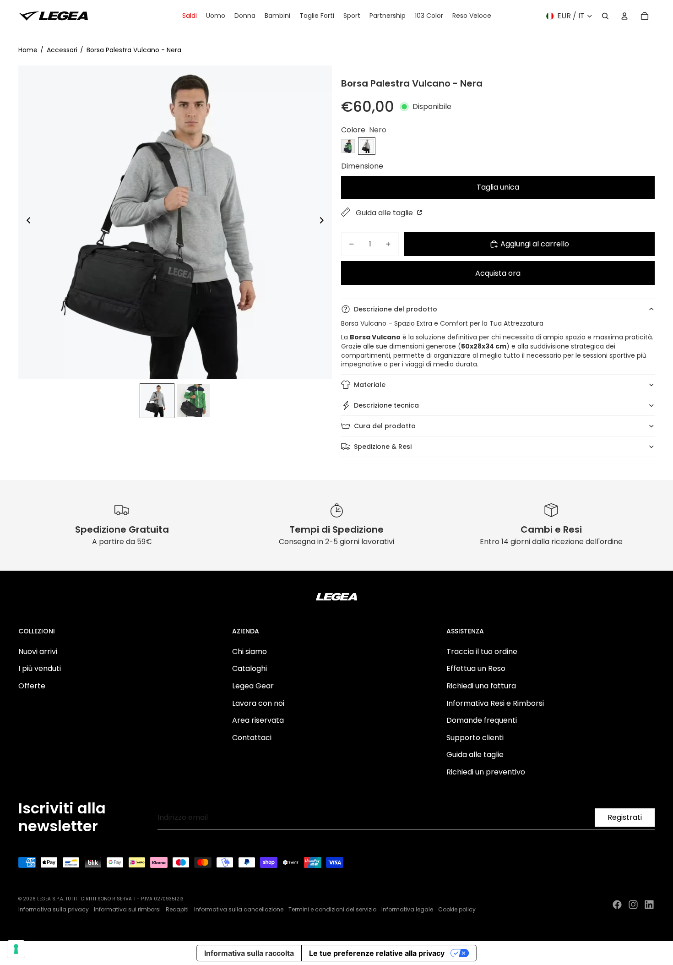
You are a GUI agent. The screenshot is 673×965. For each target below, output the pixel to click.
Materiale (369, 384)
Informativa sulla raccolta (249, 953)
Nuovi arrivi (37, 651)
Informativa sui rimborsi (127, 909)
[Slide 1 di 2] (157, 400)
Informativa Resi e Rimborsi (495, 703)
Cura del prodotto (385, 426)
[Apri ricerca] (605, 16)
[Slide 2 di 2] (193, 400)
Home (28, 50)
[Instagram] (633, 904)
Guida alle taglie (385, 212)
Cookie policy (457, 909)
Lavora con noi (258, 703)
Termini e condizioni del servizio (332, 909)
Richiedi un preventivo (485, 772)
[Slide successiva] (324, 222)
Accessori (62, 50)
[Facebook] (617, 904)
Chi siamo (249, 651)
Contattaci (251, 737)
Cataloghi (249, 668)
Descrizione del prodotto (395, 309)
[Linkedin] (649, 904)
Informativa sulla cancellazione (238, 909)
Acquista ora (498, 273)
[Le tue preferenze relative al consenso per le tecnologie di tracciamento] (16, 949)
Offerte (31, 686)
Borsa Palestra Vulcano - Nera (134, 50)
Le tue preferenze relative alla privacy (377, 953)
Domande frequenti (481, 720)
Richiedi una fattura (481, 686)
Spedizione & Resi (383, 446)
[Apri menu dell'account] (624, 16)
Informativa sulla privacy (53, 909)
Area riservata (258, 720)
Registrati (625, 817)
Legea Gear (253, 686)
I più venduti (39, 668)
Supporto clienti (475, 737)
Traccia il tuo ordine (481, 651)
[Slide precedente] (25, 222)
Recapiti (177, 909)
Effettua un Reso (475, 668)
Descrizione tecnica (386, 405)
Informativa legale (407, 909)
